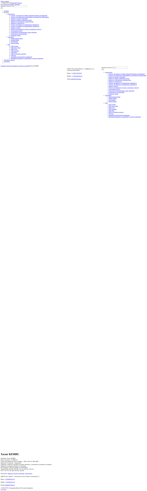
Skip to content (5, 1)
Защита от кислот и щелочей (16, 473)
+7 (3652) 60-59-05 (76, 73)
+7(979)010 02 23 (10, 482)
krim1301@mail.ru (17, 3)
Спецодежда (11, 14)
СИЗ (8, 44)
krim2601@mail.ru (10, 485)
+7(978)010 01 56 (10, 479)
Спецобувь (10, 37)
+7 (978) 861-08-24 (77, 76)
